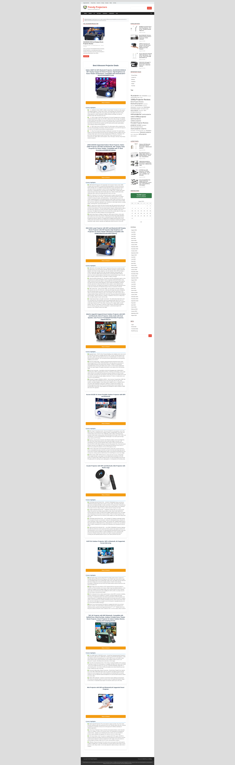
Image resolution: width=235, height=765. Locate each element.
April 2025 (133, 263)
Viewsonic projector (145, 132)
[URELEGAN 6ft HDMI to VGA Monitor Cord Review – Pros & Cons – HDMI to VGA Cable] (134, 161)
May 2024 (133, 286)
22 (147, 213)
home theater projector (135, 108)
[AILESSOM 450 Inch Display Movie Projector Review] (94, 33)
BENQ (85, 13)
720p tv (141, 97)
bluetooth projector (137, 103)
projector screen (136, 125)
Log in (132, 324)
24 (132, 215)
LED (117, 13)
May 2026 (133, 236)
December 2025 (134, 246)
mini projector (136, 114)
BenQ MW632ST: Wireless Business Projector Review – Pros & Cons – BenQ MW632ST (145, 37)
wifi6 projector (135, 134)
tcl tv (144, 130)
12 (138, 210)
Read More (85, 56)
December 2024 (134, 271)
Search (149, 8)
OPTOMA (99, 13)
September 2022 (134, 313)
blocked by (143, 196)
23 (150, 213)
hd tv (142, 107)
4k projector (135, 95)
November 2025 (134, 248)
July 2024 (133, 282)
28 (144, 215)
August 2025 (134, 255)
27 (141, 215)
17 (132, 213)
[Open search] (151, 13)
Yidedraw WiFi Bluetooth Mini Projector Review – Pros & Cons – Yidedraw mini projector (145, 146)
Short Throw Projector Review (137, 126)
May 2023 (133, 302)
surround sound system (139, 130)
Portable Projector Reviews (139, 123)
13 (141, 210)
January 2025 (134, 269)
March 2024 (133, 290)
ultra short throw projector (135, 132)
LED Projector (141, 110)
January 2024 (134, 294)
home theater (147, 107)
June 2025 (133, 259)
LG (94, 13)
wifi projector (143, 134)
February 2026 (134, 242)
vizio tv (132, 134)
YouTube (114, 2)
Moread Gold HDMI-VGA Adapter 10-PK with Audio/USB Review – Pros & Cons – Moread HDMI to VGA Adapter (145, 182)
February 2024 (134, 292)
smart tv (143, 128)
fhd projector (145, 105)
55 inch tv (149, 95)
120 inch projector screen (135, 97)
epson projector (139, 105)
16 (150, 210)
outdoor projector (136, 121)
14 (144, 210)
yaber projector (134, 135)
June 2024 (133, 284)
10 (132, 210)
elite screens (133, 105)
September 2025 (134, 252)
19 (138, 213)
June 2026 (133, 234)
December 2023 (134, 296)
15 (147, 210)
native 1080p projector (138, 116)
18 (135, 213)
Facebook (106, 2)
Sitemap (102, 2)
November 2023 (134, 298)
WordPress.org (134, 330)
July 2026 (133, 232)
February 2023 (134, 309)
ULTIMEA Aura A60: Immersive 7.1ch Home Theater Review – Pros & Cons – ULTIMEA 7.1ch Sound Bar (144, 172)
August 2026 (134, 230)
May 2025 (133, 261)
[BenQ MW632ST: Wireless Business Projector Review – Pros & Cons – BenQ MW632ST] (134, 35)
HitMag (150, 758)
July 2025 (133, 257)
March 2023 (133, 307)
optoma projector (136, 119)
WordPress (145, 758)
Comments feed (134, 328)
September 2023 (134, 300)
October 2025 (134, 250)
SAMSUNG (105, 13)
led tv (145, 110)
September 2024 (134, 277)
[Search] (150, 335)
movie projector (146, 114)
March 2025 (133, 265)
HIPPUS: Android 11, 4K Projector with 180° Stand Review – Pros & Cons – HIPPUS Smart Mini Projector (144, 46)
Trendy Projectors (97, 7)
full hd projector (133, 107)
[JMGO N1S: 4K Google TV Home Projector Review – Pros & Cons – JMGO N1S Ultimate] (134, 62)
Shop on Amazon (106, 102)
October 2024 (134, 275)
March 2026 (133, 240)
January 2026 (134, 244)
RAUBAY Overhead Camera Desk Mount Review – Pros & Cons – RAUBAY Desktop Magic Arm (145, 28)
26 (138, 215)
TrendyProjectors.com (96, 45)
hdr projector (139, 107)
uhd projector (148, 130)
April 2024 (133, 288)
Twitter (111, 2)
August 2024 (134, 280)
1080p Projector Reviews (140, 99)
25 (135, 215)
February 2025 (134, 267)
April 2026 (133, 238)
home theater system (144, 108)
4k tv (140, 95)
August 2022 (134, 315)
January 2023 (134, 311)
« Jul (141, 221)
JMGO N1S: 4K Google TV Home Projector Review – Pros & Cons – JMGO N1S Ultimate (145, 64)
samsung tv (144, 125)
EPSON (90, 13)
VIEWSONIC (111, 13)
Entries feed (133, 326)
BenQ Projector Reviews (137, 101)
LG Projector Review (135, 112)
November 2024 (134, 273)
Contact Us (98, 2)
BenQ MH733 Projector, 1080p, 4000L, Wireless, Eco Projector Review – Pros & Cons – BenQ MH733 (145, 154)
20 (141, 213)
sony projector (133, 130)
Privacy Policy (93, 2)
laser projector (134, 110)
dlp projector (145, 103)
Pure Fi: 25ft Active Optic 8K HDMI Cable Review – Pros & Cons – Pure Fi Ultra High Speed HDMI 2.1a (145, 55)
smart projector (136, 128)
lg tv (140, 112)
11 (135, 210)
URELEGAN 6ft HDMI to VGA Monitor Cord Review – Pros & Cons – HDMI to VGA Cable (145, 163)
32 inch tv (144, 95)
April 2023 (133, 304)
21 (144, 213)
